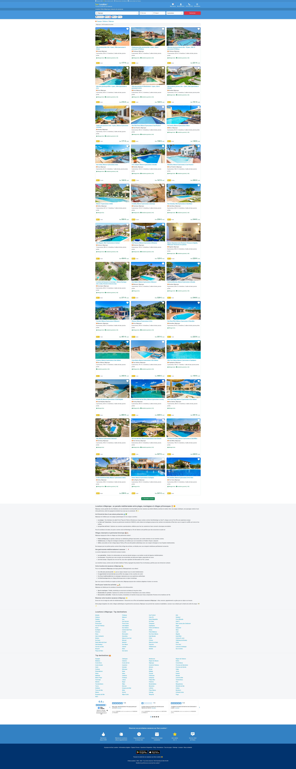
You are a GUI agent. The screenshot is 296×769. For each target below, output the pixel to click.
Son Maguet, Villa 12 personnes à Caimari (108, 243)
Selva (96, 627)
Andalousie (152, 658)
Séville (124, 692)
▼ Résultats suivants (148, 498)
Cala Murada (152, 636)
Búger (177, 625)
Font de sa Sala (99, 646)
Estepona (151, 677)
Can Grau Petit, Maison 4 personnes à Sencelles (180, 321)
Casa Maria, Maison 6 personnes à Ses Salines (145, 360)
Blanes (97, 692)
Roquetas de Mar (100, 694)
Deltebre (97, 688)
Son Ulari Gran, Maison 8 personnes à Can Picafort (146, 125)
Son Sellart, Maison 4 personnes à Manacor (144, 282)
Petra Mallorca (153, 632)
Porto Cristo (125, 623)
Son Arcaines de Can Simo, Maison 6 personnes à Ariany (148, 399)
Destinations (100, 17)
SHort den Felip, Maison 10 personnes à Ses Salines (182, 399)
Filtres (108, 17)
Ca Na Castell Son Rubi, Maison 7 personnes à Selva (111, 477)
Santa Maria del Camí (101, 642)
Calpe (177, 669)
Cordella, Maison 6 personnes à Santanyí (143, 204)
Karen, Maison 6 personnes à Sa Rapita (143, 477)
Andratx (151, 648)
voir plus (119, 708)
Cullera (177, 688)
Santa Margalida (153, 619)
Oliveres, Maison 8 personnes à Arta (142, 321)
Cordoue (97, 669)
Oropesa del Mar (126, 688)
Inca (123, 619)
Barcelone (151, 686)
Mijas (123, 684)
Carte (114, 17)
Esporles (151, 644)
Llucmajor (97, 621)
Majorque (151, 663)
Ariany (150, 630)
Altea (123, 690)
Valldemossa (152, 646)
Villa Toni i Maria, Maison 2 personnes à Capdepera (181, 360)
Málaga (151, 671)
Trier (120, 17)
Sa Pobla (151, 621)
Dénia (96, 673)
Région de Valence (181, 658)
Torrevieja (98, 679)
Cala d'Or (151, 617)
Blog (154, 747)
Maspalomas (179, 684)
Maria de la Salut (153, 642)
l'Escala (151, 673)
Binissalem (125, 634)
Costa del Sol (125, 663)
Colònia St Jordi (180, 638)
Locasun (180, 747)
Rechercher (192, 13)
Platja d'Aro (152, 679)
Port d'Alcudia (179, 619)
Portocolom (98, 623)
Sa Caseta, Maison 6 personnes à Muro (178, 125)
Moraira (97, 682)
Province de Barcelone (182, 665)
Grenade (124, 667)
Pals (177, 682)
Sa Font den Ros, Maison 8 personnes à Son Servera (146, 438)
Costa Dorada (99, 665)
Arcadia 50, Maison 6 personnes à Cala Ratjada (109, 399)
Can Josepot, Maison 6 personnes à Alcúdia (144, 164)
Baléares (97, 661)
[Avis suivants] (199, 707)
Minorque (124, 669)
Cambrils (124, 675)
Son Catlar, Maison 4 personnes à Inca (107, 164)
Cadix (96, 667)
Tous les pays (168, 747)
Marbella (97, 675)
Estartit (178, 673)
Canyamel (178, 627)
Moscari (124, 640)
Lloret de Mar (179, 677)
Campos (97, 617)
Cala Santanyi (98, 644)
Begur (123, 682)
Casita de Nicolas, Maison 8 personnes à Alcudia (181, 282)
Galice (177, 661)
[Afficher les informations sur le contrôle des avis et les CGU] (107, 710)
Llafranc (151, 688)
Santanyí (178, 617)
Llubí (177, 632)
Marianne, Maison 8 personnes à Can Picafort (180, 164)
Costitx (124, 632)
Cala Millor (178, 636)
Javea (177, 671)
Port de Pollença (99, 625)
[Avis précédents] (110, 707)
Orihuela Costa (180, 692)
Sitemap (175, 747)
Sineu (96, 634)
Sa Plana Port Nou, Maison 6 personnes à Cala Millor (182, 438)
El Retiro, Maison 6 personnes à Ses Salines (108, 360)
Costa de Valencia (154, 665)
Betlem (97, 638)
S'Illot (150, 638)
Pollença (124, 615)
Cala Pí (178, 621)
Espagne (97, 658)
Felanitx (97, 619)
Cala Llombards (99, 636)
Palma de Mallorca (154, 627)
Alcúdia (97, 615)
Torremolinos (179, 679)
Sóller (177, 642)
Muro (177, 630)
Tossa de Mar (99, 690)
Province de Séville (181, 667)
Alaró (123, 648)
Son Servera (125, 621)
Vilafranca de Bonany (181, 640)
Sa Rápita (97, 630)
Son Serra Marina (153, 634)
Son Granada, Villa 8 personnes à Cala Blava (179, 204)
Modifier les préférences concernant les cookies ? (148, 763)
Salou (123, 673)
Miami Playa (98, 677)
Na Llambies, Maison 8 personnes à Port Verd (180, 477)
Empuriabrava (99, 671)
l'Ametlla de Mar (180, 686)
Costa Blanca (179, 663)
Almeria (151, 667)
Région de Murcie (153, 661)
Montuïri (124, 642)
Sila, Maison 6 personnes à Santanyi (106, 438)
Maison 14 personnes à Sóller (104, 204)
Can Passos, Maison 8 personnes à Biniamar (144, 243)
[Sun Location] (101, 4)
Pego (177, 694)
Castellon (124, 665)
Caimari (124, 646)
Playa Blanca (152, 690)
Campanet (151, 623)
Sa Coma (97, 640)
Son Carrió (125, 651)
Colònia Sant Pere (127, 630)
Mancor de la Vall (126, 638)
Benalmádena (152, 684)
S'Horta (151, 640)
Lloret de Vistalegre (181, 646)
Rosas (150, 669)
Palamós (151, 682)
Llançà (124, 679)
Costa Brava (98, 663)
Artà (177, 615)
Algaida (178, 634)
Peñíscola (151, 675)
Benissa (124, 686)
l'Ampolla (151, 694)
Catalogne (124, 658)
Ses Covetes (179, 648)
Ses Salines (125, 627)
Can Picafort (152, 615)
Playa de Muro (99, 651)
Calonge (151, 692)
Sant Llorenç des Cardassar (183, 623)
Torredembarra (99, 684)
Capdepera (152, 625)
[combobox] (117, 13)
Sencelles (124, 636)
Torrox (97, 686)
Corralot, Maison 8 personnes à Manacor (107, 321)
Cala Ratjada (125, 625)
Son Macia (125, 644)
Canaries (124, 661)
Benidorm (178, 690)
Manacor (124, 617)
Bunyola (97, 648)
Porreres (97, 632)
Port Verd (178, 644)
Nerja (123, 671)
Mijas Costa (125, 694)
